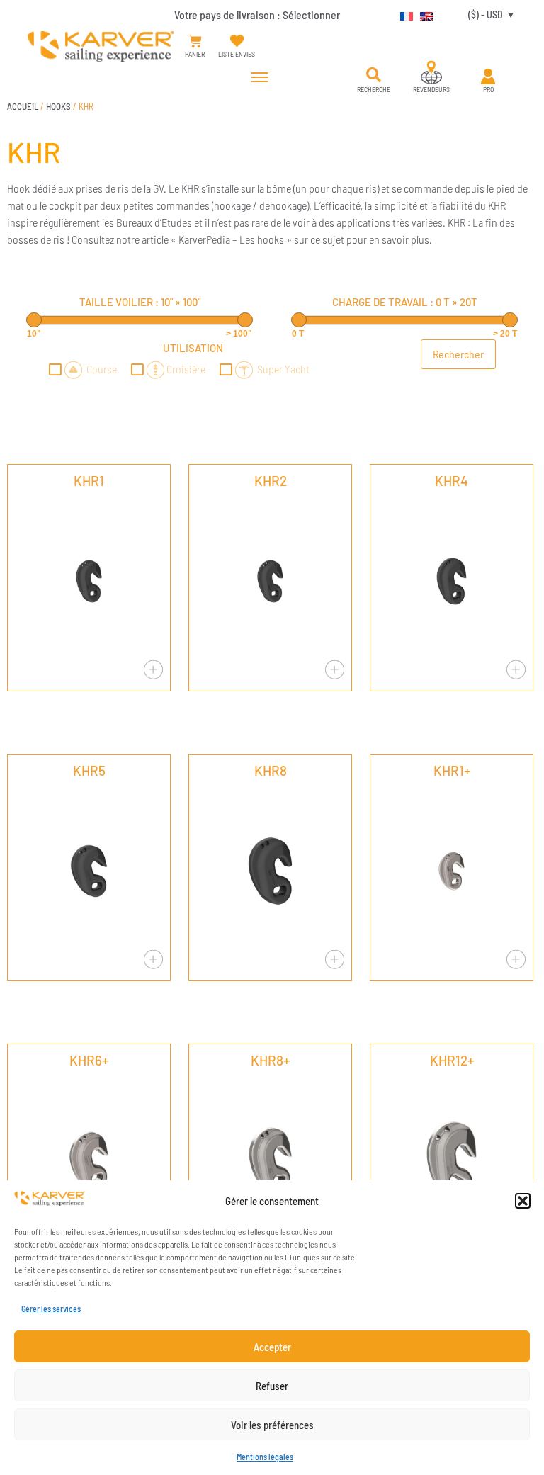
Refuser (272, 1385)
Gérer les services (51, 1308)
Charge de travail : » (404, 301)
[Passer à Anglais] (423, 14)
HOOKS (58, 106)
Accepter (272, 1346)
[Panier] (195, 41)
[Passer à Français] (403, 14)
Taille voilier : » (139, 301)
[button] (523, 1201)
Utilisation (193, 347)
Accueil (22, 106)
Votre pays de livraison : (257, 14)
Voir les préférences (272, 1424)
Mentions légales (265, 1457)
